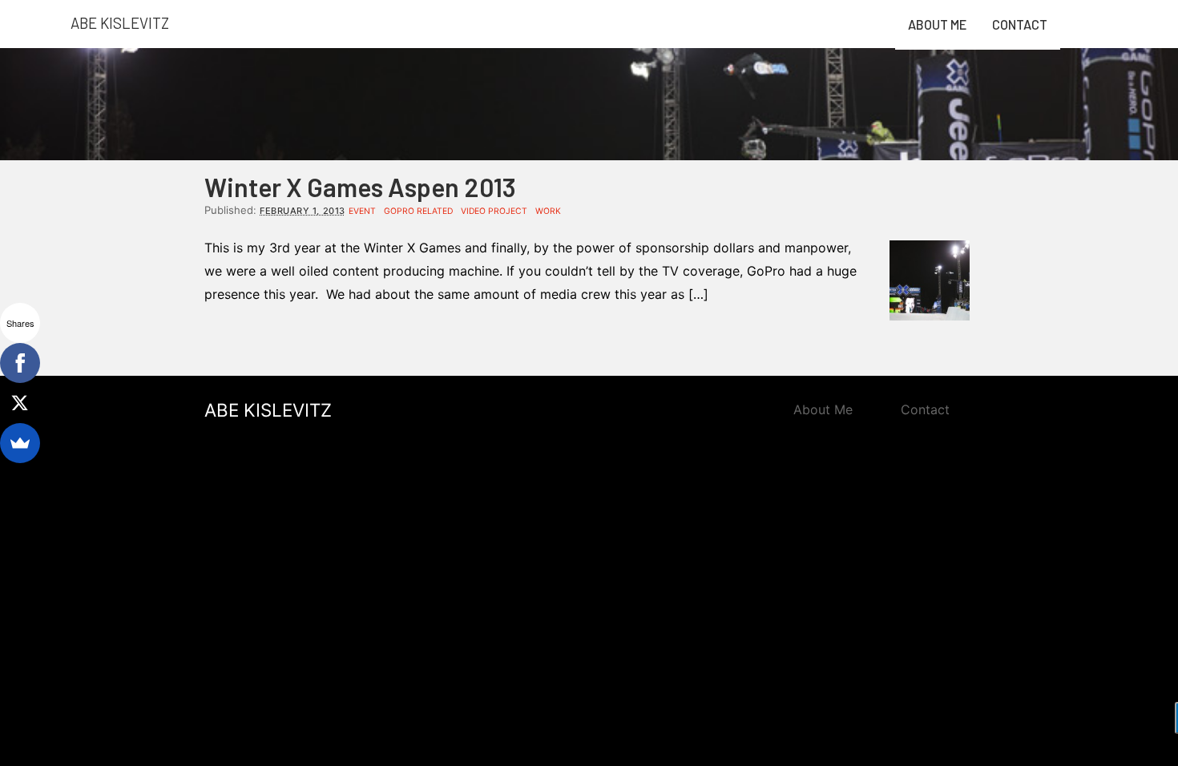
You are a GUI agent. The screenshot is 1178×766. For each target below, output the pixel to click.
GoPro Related (418, 211)
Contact (1019, 24)
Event (362, 211)
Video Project (494, 211)
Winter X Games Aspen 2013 (360, 186)
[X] (20, 403)
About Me (937, 24)
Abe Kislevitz (120, 23)
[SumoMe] (20, 443)
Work (548, 211)
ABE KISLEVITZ (268, 410)
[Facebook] (20, 363)
